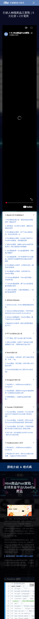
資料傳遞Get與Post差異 (24, 556)
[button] (19, 215)
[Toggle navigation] (33, 2)
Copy (32, 585)
